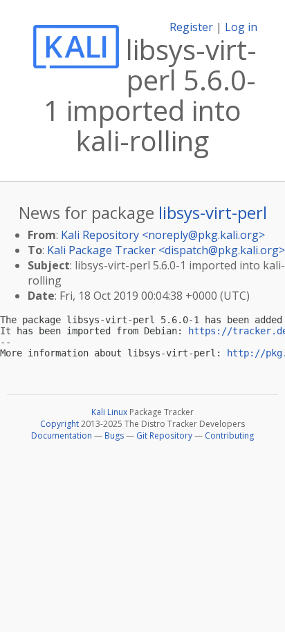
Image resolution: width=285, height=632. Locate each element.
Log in (241, 27)
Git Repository (164, 435)
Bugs (114, 435)
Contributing (229, 435)
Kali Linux (109, 412)
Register (191, 27)
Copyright (59, 424)
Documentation (61, 435)
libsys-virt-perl (212, 212)
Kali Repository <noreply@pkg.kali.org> (163, 234)
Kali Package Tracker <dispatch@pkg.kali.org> (166, 250)
